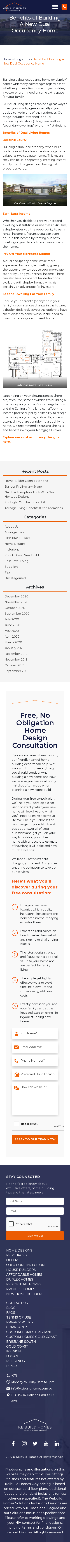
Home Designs (15, 543)
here (6, 441)
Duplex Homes (19, 1279)
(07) (14, 1375)
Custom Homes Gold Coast (31, 1337)
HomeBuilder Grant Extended (26, 481)
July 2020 (12, 619)
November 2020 (16, 602)
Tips (27, 59)
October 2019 (14, 665)
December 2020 (16, 596)
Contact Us (17, 1303)
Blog (17, 59)
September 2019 (17, 671)
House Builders (21, 1270)
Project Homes (20, 1289)
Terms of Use (18, 1317)
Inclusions (12, 549)
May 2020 (12, 631)
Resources (16, 1255)
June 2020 (12, 625)
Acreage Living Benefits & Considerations (34, 508)
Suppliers (11, 566)
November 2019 (16, 659)
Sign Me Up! (35, 1235)
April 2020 (12, 636)
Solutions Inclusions (26, 1265)
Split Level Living (17, 561)
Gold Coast (17, 1346)
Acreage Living (15, 532)
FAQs (10, 1313)
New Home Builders (24, 1294)
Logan (12, 1356)
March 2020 (13, 642)
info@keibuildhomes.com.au (31, 1388)
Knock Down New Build (22, 555)
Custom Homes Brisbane (29, 1332)
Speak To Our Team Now (35, 1139)
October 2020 (15, 608)
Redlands (15, 1361)
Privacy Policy (20, 1322)
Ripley (12, 1366)
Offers (12, 1260)
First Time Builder (17, 538)
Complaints (17, 1327)
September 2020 (17, 613)
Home (7, 59)
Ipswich (13, 1351)
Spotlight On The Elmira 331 (25, 502)
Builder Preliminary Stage (23, 486)
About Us (11, 526)
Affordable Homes (24, 1275)
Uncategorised (15, 578)
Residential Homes (23, 1284)
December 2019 (16, 654)
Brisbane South (21, 1342)
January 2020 (15, 648)
